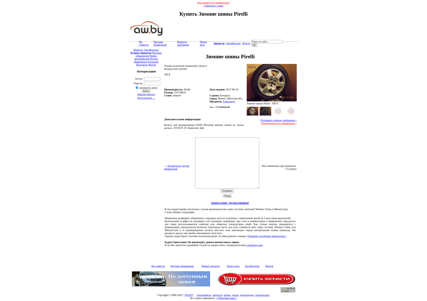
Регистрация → (146, 98)
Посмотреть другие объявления (176, 167)
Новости (138, 49)
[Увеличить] (252, 111)
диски (235, 295)
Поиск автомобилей (145, 57)
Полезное (153, 61)
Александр (229, 101)
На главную (144, 43)
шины (227, 295)
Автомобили (203, 295)
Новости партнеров (183, 43)
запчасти (217, 295)
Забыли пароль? (146, 94)
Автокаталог (262, 295)
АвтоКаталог (233, 43)
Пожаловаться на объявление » (279, 123)
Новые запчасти (211, 266)
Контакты (141, 64)
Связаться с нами (213, 5)
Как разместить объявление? (213, 2)
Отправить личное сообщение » (278, 120)
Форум (246, 43)
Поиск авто (203, 43)
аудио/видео (247, 295)
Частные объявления (160, 43)
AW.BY (188, 295)
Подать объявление (146, 60)
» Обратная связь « (226, 298)
